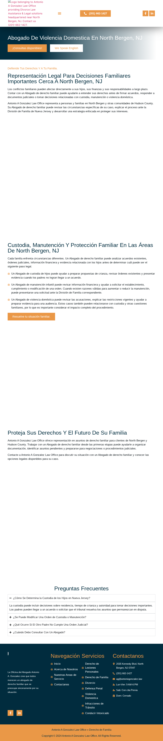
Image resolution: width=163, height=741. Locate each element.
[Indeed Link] (19, 713)
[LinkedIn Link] (152, 13)
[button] (59, 13)
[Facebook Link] (145, 13)
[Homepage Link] (30, 13)
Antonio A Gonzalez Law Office (69, 729)
